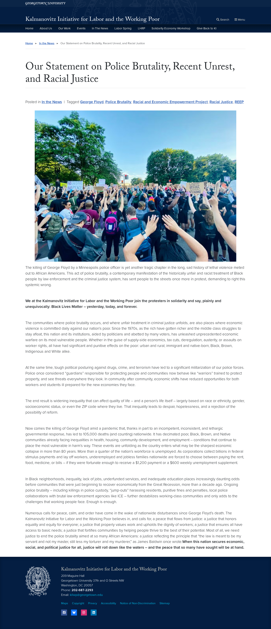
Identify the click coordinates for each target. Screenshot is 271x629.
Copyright (78, 603)
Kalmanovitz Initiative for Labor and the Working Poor (92, 20)
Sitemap (165, 603)
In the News (46, 43)
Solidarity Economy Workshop (171, 28)
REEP (239, 102)
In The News (100, 28)
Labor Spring (123, 28)
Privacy (92, 603)
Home (29, 28)
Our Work (64, 28)
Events (81, 28)
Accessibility (108, 603)
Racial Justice (221, 102)
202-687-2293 (82, 590)
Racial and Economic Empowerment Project (170, 102)
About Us (46, 28)
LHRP (141, 28)
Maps (64, 603)
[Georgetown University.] (45, 3)
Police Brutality (118, 102)
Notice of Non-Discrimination (138, 603)
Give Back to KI (206, 28)
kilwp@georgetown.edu (86, 595)
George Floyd (92, 102)
